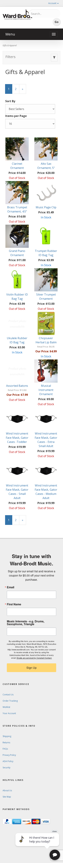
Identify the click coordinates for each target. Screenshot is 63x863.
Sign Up (31, 668)
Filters (10, 56)
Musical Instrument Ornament (45, 390)
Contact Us (8, 694)
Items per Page (16, 116)
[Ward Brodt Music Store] (18, 14)
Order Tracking (10, 700)
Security (6, 767)
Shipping (7, 736)
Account (52, 3)
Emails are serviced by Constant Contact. (34, 657)
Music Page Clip (46, 207)
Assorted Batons (17, 386)
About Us (7, 790)
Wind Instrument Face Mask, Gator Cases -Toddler (17, 438)
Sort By (10, 101)
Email (10, 587)
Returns (6, 742)
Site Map (7, 796)
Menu (10, 34)
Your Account (9, 713)
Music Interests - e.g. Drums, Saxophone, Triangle (25, 622)
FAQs (5, 748)
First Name (14, 604)
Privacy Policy (9, 755)
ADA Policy (8, 761)
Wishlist (6, 707)
